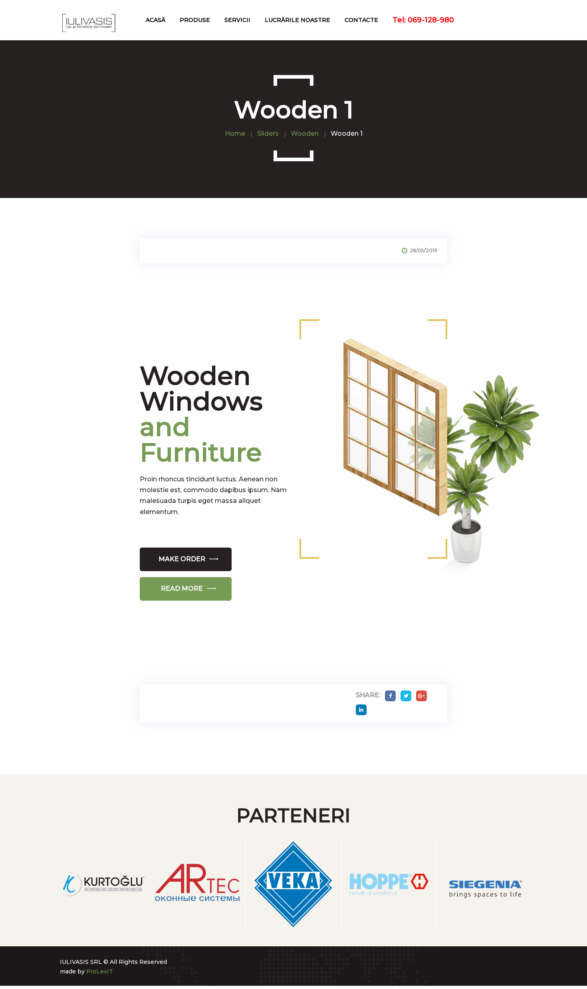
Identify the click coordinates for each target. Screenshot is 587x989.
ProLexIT (99, 971)
